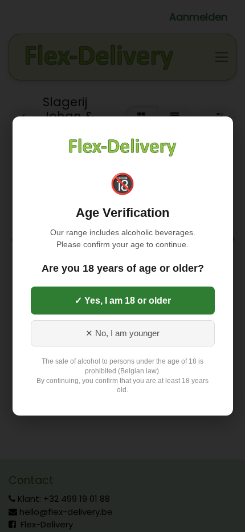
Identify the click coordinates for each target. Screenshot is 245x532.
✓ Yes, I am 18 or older (123, 300)
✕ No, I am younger (122, 333)
